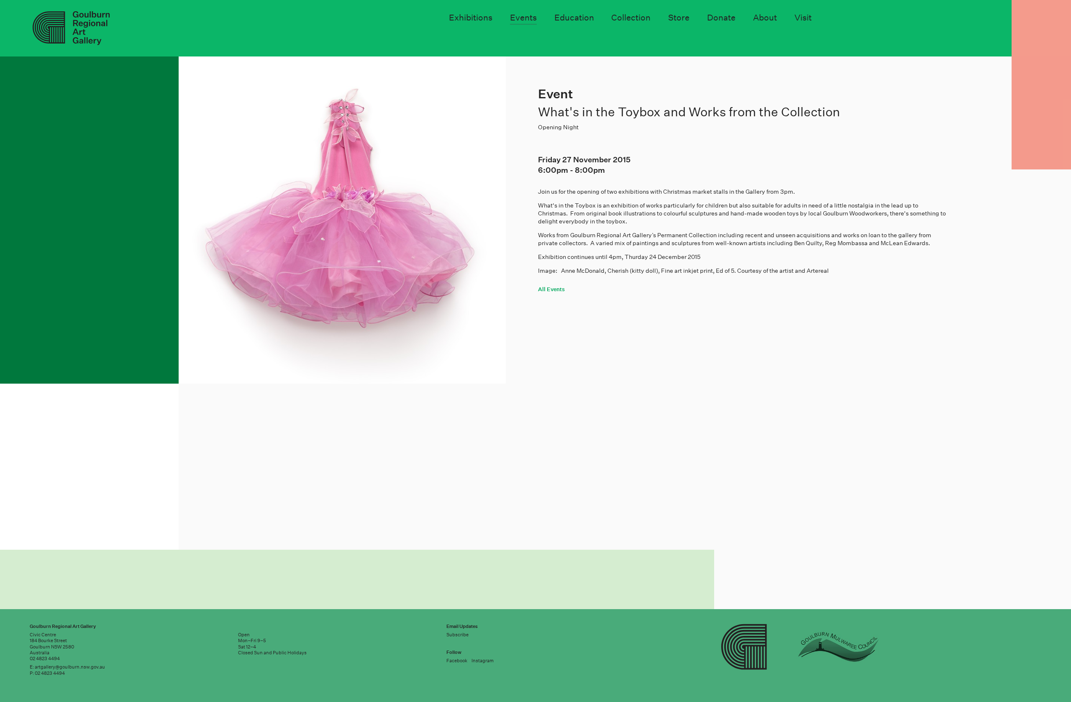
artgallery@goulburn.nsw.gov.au (70, 667)
